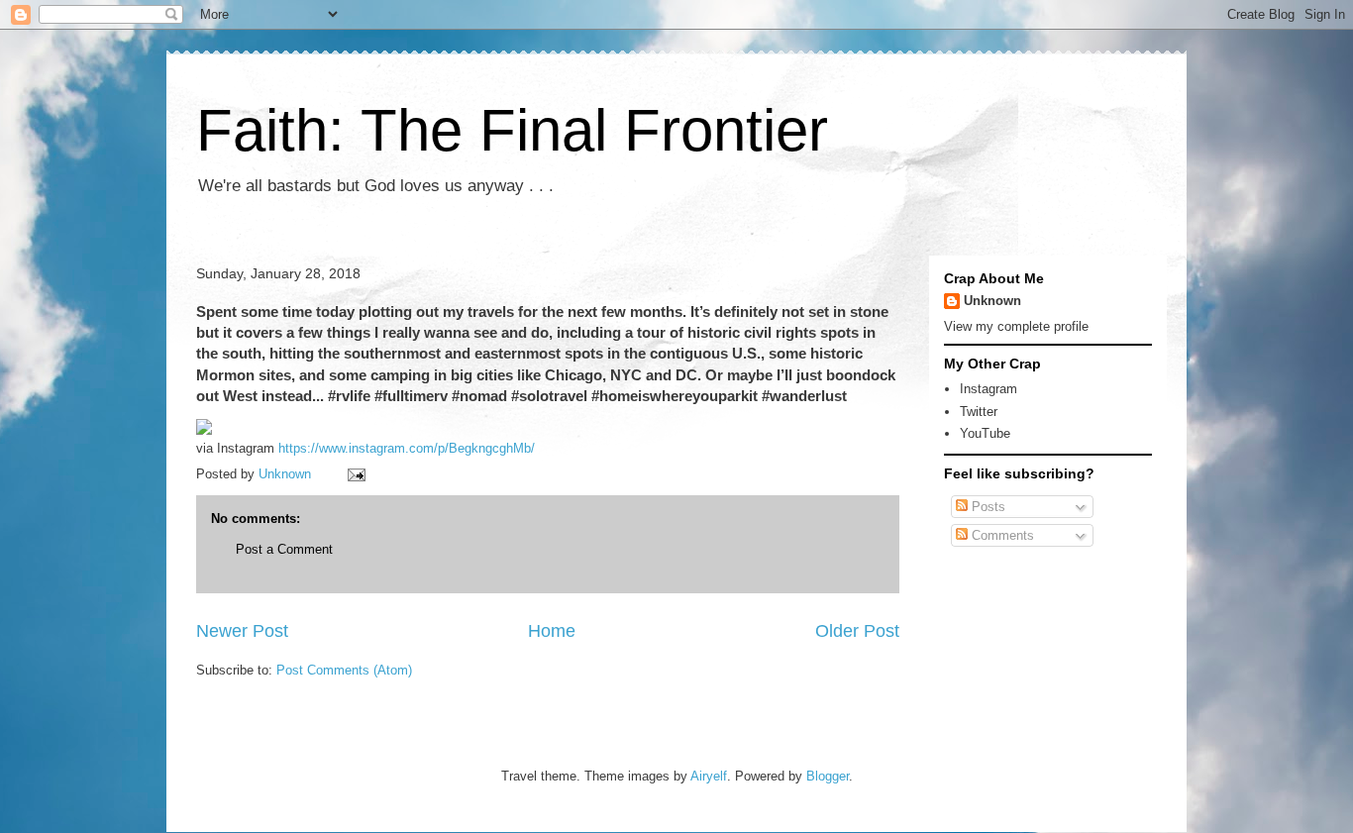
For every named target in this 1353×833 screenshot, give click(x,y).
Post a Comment (284, 549)
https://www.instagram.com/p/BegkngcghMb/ (406, 448)
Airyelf (708, 776)
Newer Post (242, 631)
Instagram (988, 388)
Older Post (857, 631)
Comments (1001, 535)
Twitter (978, 411)
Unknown (992, 300)
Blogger (827, 776)
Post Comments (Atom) (344, 670)
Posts (986, 506)
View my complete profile (1016, 326)
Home (551, 631)
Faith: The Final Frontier (512, 130)
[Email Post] (355, 474)
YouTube (985, 433)
